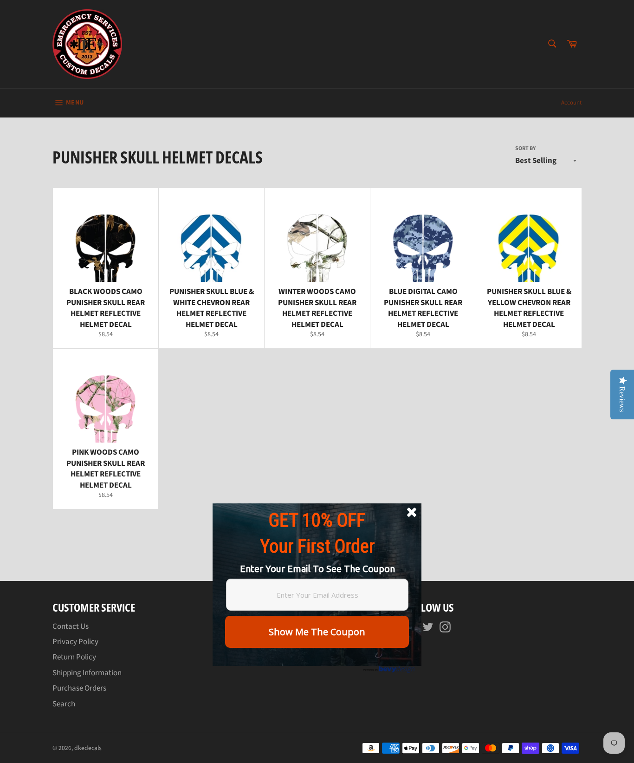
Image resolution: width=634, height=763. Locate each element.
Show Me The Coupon (317, 632)
